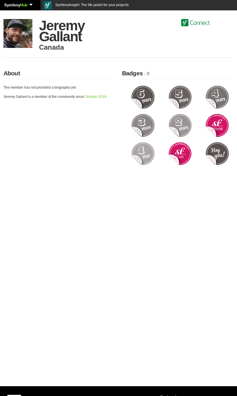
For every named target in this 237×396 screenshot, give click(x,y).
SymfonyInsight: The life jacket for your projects (91, 5)
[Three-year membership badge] (143, 125)
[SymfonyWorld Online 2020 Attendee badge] (217, 125)
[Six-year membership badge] (143, 97)
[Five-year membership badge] (180, 97)
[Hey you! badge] (217, 153)
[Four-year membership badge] (217, 97)
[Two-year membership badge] (180, 125)
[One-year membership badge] (143, 153)
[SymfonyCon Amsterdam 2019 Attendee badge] (180, 153)
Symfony (15, 5)
